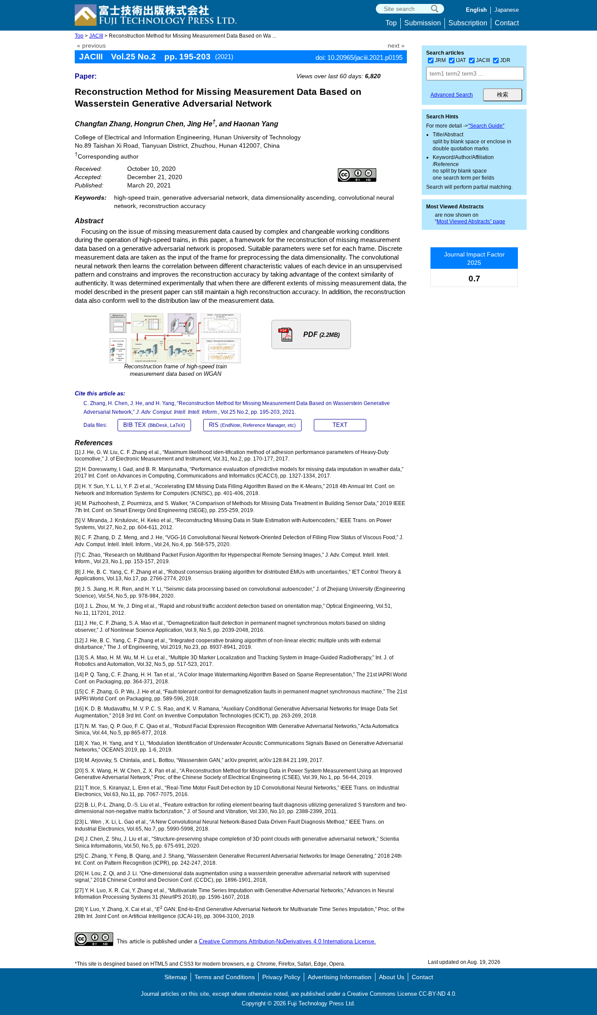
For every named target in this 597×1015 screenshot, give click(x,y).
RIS (252, 425)
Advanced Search (451, 95)
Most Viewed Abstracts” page (471, 221)
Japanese (506, 10)
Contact (507, 23)
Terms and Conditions (224, 976)
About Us (391, 976)
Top (391, 23)
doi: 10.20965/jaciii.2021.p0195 (359, 57)
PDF (321, 334)
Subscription (467, 23)
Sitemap (175, 976)
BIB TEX (154, 425)
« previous (91, 45)
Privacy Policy (281, 976)
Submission (422, 23)
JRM (440, 60)
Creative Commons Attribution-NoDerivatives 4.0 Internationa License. (287, 941)
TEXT (340, 425)
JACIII (96, 36)
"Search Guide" (486, 126)
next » (396, 45)
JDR (505, 60)
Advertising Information (339, 976)
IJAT (461, 60)
